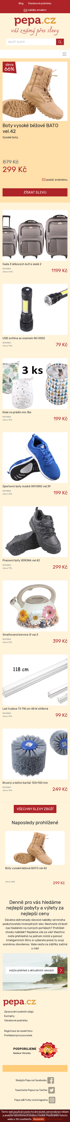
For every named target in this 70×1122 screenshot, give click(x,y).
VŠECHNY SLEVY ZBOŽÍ (35, 809)
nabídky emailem (37, 10)
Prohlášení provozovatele (18, 1035)
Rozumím (38, 1119)
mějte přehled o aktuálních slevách (31, 970)
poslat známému (56, 179)
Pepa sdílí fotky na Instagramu (31, 1100)
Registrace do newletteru (18, 1031)
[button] (7, 92)
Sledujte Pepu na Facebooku (31, 1080)
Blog (21, 3)
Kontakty (9, 1016)
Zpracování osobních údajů (18, 1011)
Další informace (54, 1119)
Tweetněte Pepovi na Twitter (31, 1090)
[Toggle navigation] (64, 54)
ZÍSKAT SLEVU (35, 192)
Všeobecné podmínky (39, 3)
